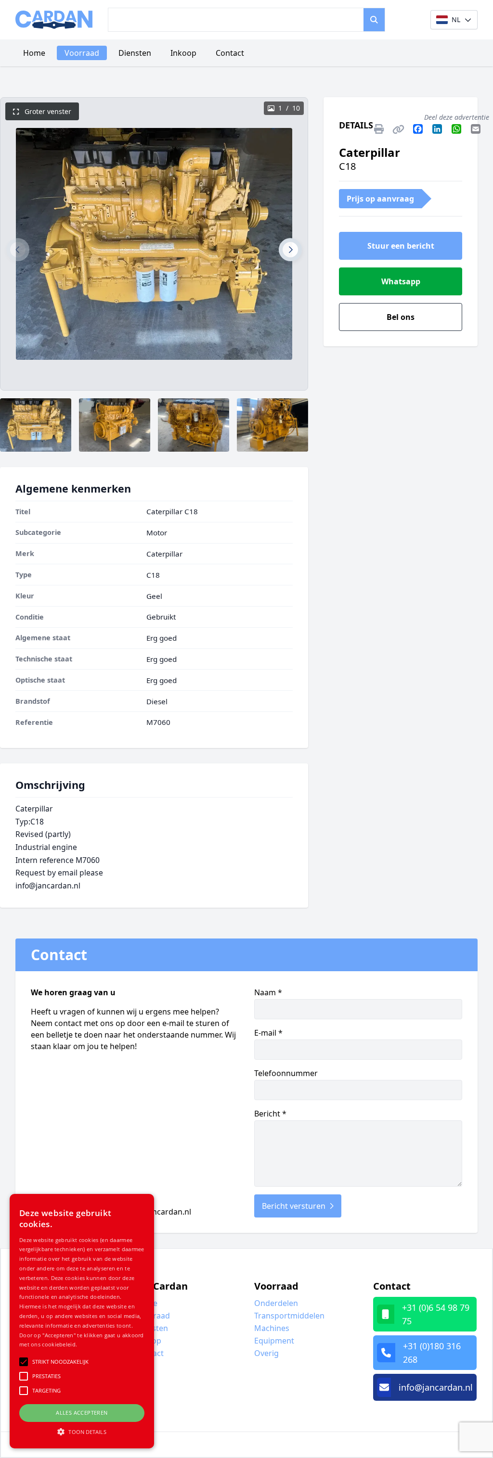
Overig (266, 1353)
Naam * (268, 992)
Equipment (274, 1340)
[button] (17, 249)
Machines (271, 1328)
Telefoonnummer (286, 1073)
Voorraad (82, 53)
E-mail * (268, 1032)
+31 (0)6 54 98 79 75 (435, 1314)
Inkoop (183, 53)
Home (34, 53)
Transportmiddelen (289, 1315)
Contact (230, 53)
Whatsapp (400, 281)
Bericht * (270, 1113)
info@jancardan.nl (158, 1211)
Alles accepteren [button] (81, 1412)
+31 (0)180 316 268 (432, 1352)
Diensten (134, 53)
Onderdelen (276, 1303)
